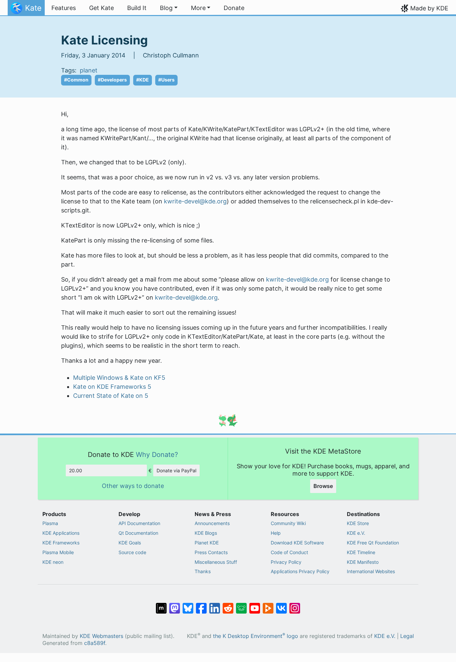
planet (88, 70)
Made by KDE (429, 8)
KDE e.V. (356, 533)
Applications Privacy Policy (300, 571)
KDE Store (358, 523)
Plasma (50, 523)
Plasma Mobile (58, 552)
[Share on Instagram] (294, 605)
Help (276, 533)
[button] (168, 8)
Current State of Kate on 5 (110, 395)
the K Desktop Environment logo (255, 636)
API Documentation (139, 523)
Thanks (203, 571)
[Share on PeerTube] (268, 605)
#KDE (142, 79)
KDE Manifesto (363, 562)
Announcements (212, 523)
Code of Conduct (289, 552)
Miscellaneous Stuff (216, 562)
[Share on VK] (281, 605)
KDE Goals (130, 542)
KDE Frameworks (60, 542)
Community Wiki (288, 523)
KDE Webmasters (101, 636)
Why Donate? (157, 454)
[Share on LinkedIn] (214, 605)
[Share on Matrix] (161, 605)
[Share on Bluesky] (188, 605)
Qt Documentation (138, 533)
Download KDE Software (297, 542)
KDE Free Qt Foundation (373, 542)
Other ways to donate (133, 485)
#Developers (112, 79)
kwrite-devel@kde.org (195, 201)
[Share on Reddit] (228, 605)
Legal (407, 636)
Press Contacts (211, 552)
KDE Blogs (206, 533)
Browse (323, 486)
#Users (166, 79)
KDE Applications (60, 533)
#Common (76, 79)
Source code (132, 552)
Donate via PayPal (176, 470)
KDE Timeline (361, 552)
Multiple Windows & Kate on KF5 (119, 377)
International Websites (371, 571)
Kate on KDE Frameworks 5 (112, 386)
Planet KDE (207, 542)
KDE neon (52, 562)
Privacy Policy (286, 562)
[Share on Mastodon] (174, 605)
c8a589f (94, 643)
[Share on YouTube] (254, 605)
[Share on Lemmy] (241, 605)
